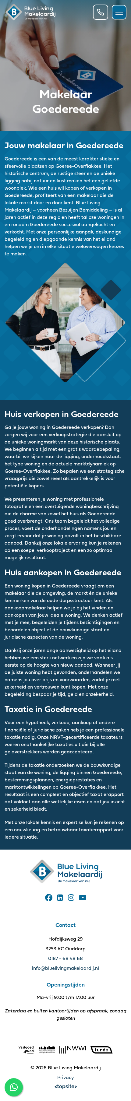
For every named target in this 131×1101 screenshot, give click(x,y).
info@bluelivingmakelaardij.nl (65, 968)
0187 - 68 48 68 (65, 958)
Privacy (65, 1077)
